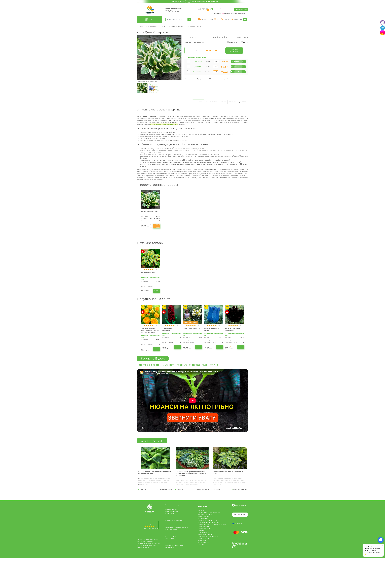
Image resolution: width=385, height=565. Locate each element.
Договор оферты (203, 538)
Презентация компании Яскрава (208, 520)
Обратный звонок (241, 9)
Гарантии (201, 530)
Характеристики (211, 102)
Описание (198, 102)
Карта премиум (203, 518)
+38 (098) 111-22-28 (171, 509)
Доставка (243, 102)
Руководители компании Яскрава (208, 522)
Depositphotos (169, 547)
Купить (156, 290)
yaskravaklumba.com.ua (144, 543)
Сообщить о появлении (156, 226)
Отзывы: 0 (232, 102)
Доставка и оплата (204, 528)
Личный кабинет (240, 505)
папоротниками (165, 124)
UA (241, 19)
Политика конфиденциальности (208, 536)
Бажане (245, 42)
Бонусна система (203, 516)
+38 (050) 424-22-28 (171, 511)
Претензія (201, 544)
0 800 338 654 (173, 11)
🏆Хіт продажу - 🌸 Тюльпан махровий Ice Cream (228, 13)
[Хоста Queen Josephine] (159, 57)
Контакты (201, 510)
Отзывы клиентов (203, 532)
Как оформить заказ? (205, 542)
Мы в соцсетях (202, 540)
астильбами (154, 124)
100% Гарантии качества (205, 534)
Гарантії (223, 102)
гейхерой (174, 124)
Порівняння (233, 42)
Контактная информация (173, 8)
